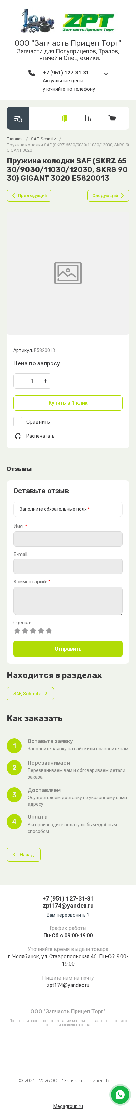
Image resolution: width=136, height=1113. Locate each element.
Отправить (68, 649)
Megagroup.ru (68, 1106)
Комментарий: (32, 582)
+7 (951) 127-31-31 (66, 73)
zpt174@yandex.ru (68, 905)
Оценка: (22, 623)
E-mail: (20, 554)
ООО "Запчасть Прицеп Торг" (68, 43)
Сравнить (38, 422)
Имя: (20, 526)
